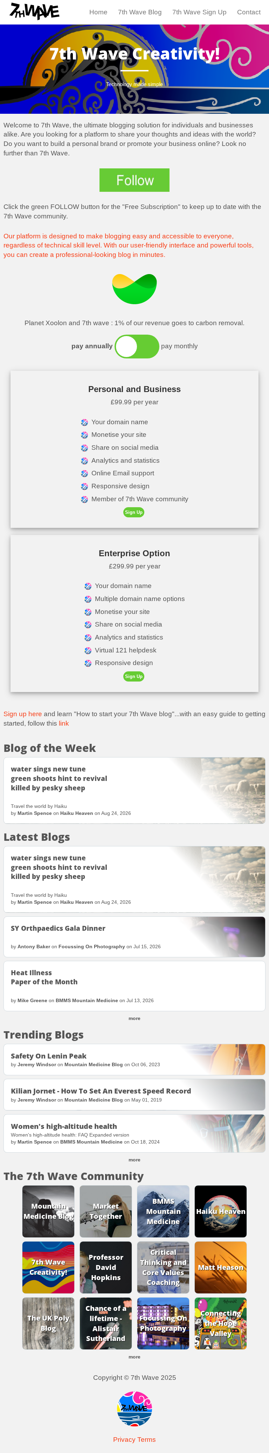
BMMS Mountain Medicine (87, 1000)
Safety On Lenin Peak (49, 1056)
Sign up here (23, 714)
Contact (249, 12)
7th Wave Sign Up (199, 12)
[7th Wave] (34, 9)
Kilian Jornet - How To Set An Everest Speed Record (101, 1091)
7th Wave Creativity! (48, 1267)
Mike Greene (32, 1000)
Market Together (106, 1211)
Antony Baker (34, 946)
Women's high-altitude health (64, 1126)
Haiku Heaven (76, 813)
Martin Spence (35, 813)
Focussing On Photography (91, 946)
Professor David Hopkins (106, 1267)
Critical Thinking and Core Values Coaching (163, 1267)
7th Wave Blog (140, 12)
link (64, 723)
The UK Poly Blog (48, 1323)
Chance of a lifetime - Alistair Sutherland (105, 1323)
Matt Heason (220, 1267)
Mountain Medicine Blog (93, 1064)
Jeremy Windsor (37, 1064)
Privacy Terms (134, 1439)
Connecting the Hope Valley (220, 1323)
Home (98, 12)
